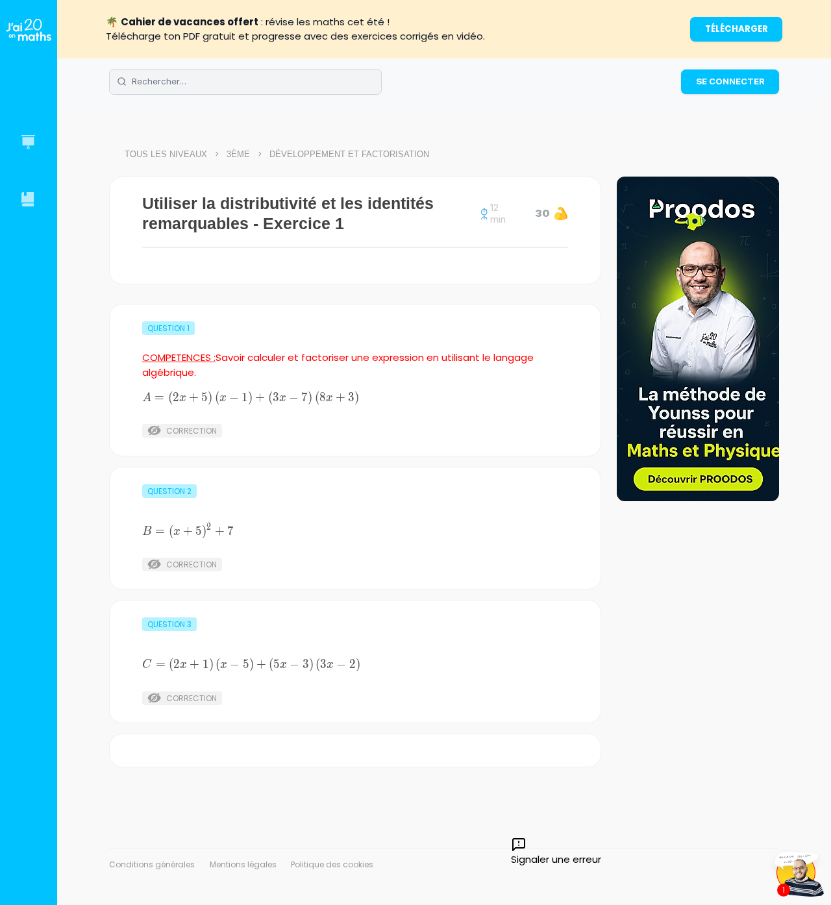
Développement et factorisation (349, 154)
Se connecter (730, 81)
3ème (238, 154)
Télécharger (736, 29)
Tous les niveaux (166, 154)
